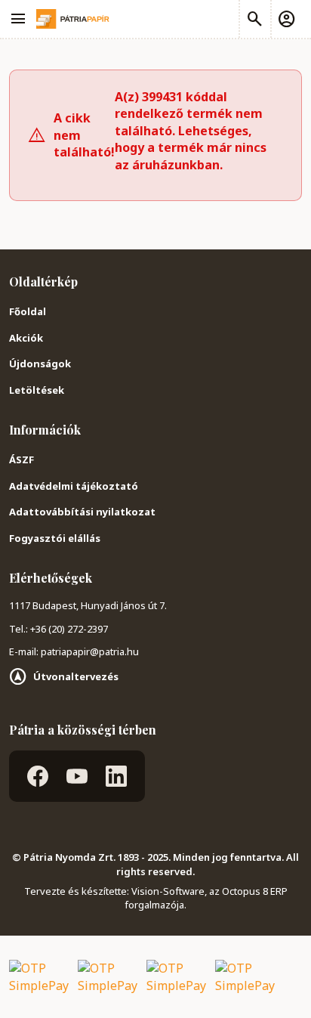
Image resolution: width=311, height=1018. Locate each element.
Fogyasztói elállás (54, 538)
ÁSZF (21, 459)
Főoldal (27, 311)
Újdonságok (40, 363)
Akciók (26, 338)
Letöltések (36, 390)
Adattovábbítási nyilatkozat (82, 511)
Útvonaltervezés (76, 676)
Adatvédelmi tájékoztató (73, 486)
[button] (286, 19)
